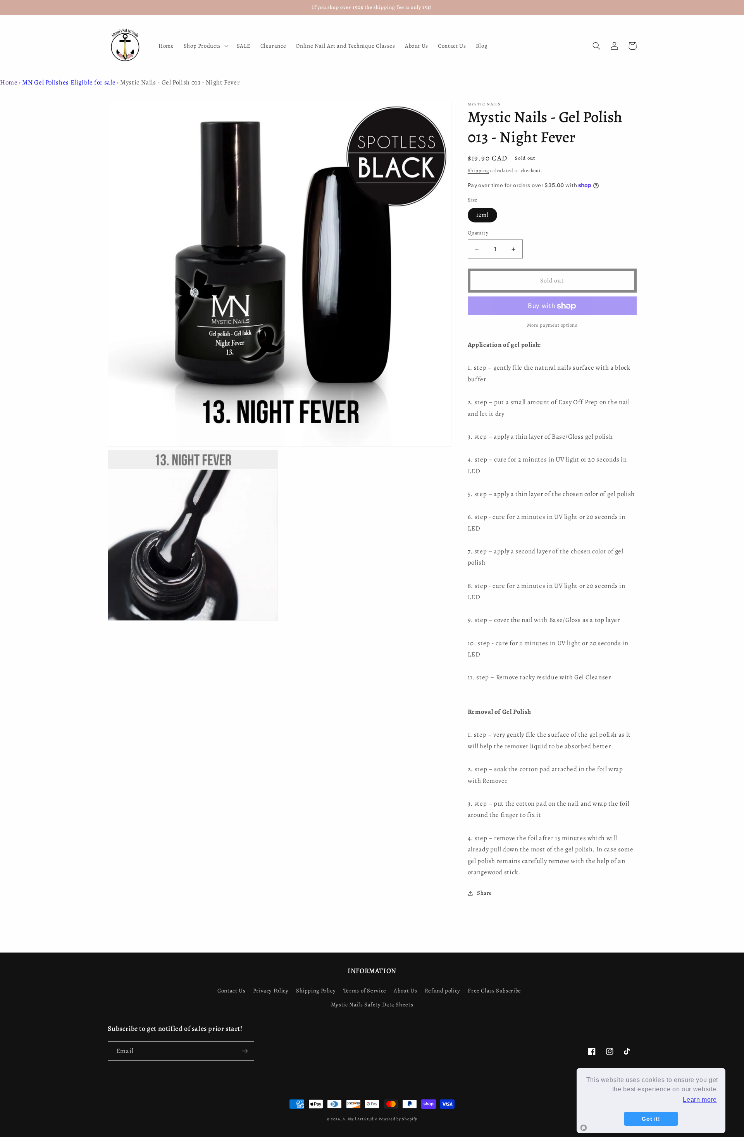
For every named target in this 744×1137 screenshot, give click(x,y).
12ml (482, 215)
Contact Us (231, 990)
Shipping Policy (316, 990)
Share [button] (484, 893)
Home (9, 82)
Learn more (699, 1099)
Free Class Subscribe (494, 990)
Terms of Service (364, 990)
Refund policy (442, 990)
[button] (205, 45)
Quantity (478, 233)
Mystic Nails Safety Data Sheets (372, 1004)
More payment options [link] (552, 325)
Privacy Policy (271, 990)
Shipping (478, 170)
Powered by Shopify (398, 1119)
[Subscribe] (244, 1050)
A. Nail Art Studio (360, 1119)
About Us (405, 990)
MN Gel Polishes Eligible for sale (68, 82)
